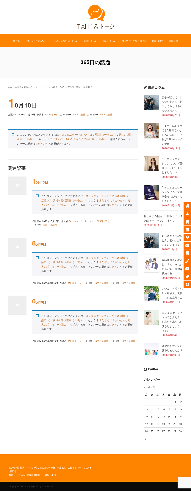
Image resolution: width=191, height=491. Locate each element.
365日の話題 (74, 87)
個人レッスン (109, 40)
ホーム (16, 40)
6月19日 (39, 302)
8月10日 (39, 244)
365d (62, 87)
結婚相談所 (157, 40)
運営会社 (173, 40)
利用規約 (61, 467)
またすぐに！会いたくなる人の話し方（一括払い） (80, 139)
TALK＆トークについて (37, 40)
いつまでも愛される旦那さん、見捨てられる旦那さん (172, 293)
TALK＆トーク (28, 486)
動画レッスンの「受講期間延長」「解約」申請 (32, 475)
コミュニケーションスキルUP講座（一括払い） (89, 134)
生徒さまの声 (74, 467)
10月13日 (40, 182)
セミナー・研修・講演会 (134, 40)
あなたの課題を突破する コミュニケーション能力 (33, 87)
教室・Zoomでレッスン (66, 40)
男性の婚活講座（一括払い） (70, 200)
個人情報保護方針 (18, 467)
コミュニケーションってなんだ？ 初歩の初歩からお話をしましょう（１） (172, 321)
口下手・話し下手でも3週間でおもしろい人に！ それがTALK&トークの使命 (172, 134)
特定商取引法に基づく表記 (42, 467)
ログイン (40, 143)
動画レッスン (90, 40)
